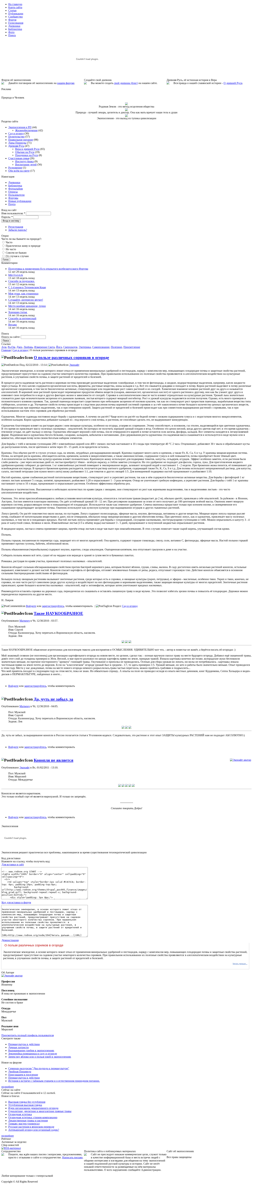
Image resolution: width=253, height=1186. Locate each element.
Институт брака (24, 161)
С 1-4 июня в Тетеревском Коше (27, 287)
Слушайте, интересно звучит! (25, 299)
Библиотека (15, 185)
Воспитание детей (26, 164)
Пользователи (16, 194)
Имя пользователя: (13, 213)
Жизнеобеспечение (26, 130)
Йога (59, 347)
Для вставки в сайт (13, 864)
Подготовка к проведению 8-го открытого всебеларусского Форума (48, 268)
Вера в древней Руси (27, 149)
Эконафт (74, 364)
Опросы (13, 191)
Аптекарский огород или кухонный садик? (33, 1129)
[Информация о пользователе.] (240, 759)
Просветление (131, 347)
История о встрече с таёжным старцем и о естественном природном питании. (54, 1080)
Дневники (14, 182)
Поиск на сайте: (11, 336)
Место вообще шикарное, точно (27, 306)
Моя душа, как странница (23, 293)
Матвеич (24, 620)
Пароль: (7, 216)
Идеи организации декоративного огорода (33, 1108)
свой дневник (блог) (126, 83)
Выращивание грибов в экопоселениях (31, 1050)
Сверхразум (70, 347)
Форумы (13, 198)
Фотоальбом (15, 188)
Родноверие (15, 167)
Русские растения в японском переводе (31, 1126)
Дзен (19, 347)
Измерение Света (44, 347)
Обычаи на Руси (24, 152)
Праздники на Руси (26, 155)
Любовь (28, 347)
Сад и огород (16, 133)
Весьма (12, 324)
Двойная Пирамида (19, 1071)
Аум (3, 347)
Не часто (10, 249)
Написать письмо (72, 1157)
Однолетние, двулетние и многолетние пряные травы (39, 1111)
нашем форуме (65, 83)
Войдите (31, 606)
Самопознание (100, 347)
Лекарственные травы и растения (28, 1120)
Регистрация (15, 226)
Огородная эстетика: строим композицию (32, 1117)
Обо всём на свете (19, 170)
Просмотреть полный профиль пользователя (27, 1035)
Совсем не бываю (16, 252)
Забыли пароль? (17, 229)
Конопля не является (53, 760)
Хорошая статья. (17, 312)
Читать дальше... (240, 964)
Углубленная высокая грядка (25, 1105)
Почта (11, 204)
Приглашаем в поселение (23, 1074)
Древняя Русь (16, 145)
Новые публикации (19, 201)
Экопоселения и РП (19, 127)
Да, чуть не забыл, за (53, 699)
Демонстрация (10, 940)
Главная (6, 350)
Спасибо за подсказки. (21, 281)
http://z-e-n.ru (15, 274)
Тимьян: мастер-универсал (24, 1123)
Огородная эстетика (20, 1114)
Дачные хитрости (18, 1047)
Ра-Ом (11, 347)
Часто (8, 242)
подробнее (7, 1086)
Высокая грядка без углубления (26, 1101)
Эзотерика (85, 347)
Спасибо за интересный (22, 318)
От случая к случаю (17, 256)
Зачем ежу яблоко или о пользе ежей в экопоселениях (39, 1056)
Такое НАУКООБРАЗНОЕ (58, 613)
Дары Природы (17, 142)
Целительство (16, 136)
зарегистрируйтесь (53, 606)
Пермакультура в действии (24, 1044)
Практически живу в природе (22, 245)
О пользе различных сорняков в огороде (71, 357)
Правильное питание (20, 139)
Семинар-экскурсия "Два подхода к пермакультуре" (38, 1068)
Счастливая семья (18, 158)
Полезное (116, 347)
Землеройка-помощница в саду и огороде (32, 1053)
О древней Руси (233, 83)
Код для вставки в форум (16, 902)
